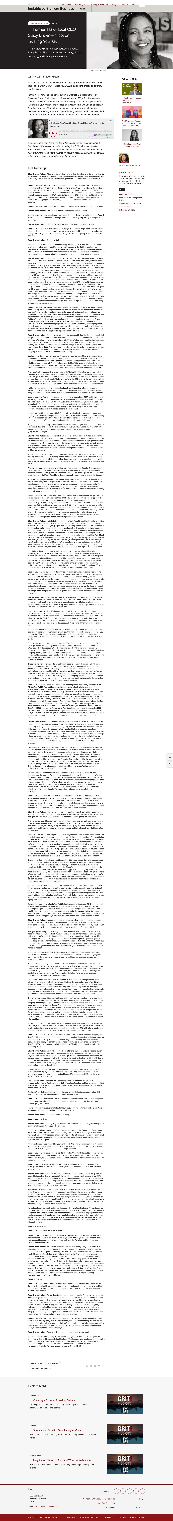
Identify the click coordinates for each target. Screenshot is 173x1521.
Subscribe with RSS (127, 209)
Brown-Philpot (45, 98)
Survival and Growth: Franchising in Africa (57, 1430)
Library (140, 1498)
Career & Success (39, 23)
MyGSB (139, 1507)
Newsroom (110, 1507)
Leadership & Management (39, 1368)
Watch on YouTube (127, 194)
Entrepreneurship (53, 1363)
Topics (82, 8)
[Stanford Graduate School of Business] (36, 4)
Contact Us (32, 1506)
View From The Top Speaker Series (130, 198)
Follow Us (105, 1491)
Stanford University (137, 1517)
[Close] (166, 760)
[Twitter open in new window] (116, 1491)
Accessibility (72, 1517)
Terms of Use (122, 1517)
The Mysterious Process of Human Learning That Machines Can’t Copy (131, 123)
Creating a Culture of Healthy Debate (54, 1400)
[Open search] (142, 4)
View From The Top (53, 142)
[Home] (31, 1489)
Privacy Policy (108, 1517)
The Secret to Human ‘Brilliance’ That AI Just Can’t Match (131, 100)
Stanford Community (106, 1503)
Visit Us (42, 1506)
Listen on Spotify (126, 206)
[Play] (53, 133)
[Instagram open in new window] (129, 1491)
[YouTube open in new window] (136, 1491)
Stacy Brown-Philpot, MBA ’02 (130, 165)
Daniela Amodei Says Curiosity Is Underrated (131, 145)
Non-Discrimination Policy (90, 1517)
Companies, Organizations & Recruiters (99, 1498)
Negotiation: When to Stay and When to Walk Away (62, 1460)
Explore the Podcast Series (130, 203)
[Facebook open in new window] (123, 1491)
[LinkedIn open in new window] (142, 1491)
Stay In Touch (53, 1506)
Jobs (141, 1503)
